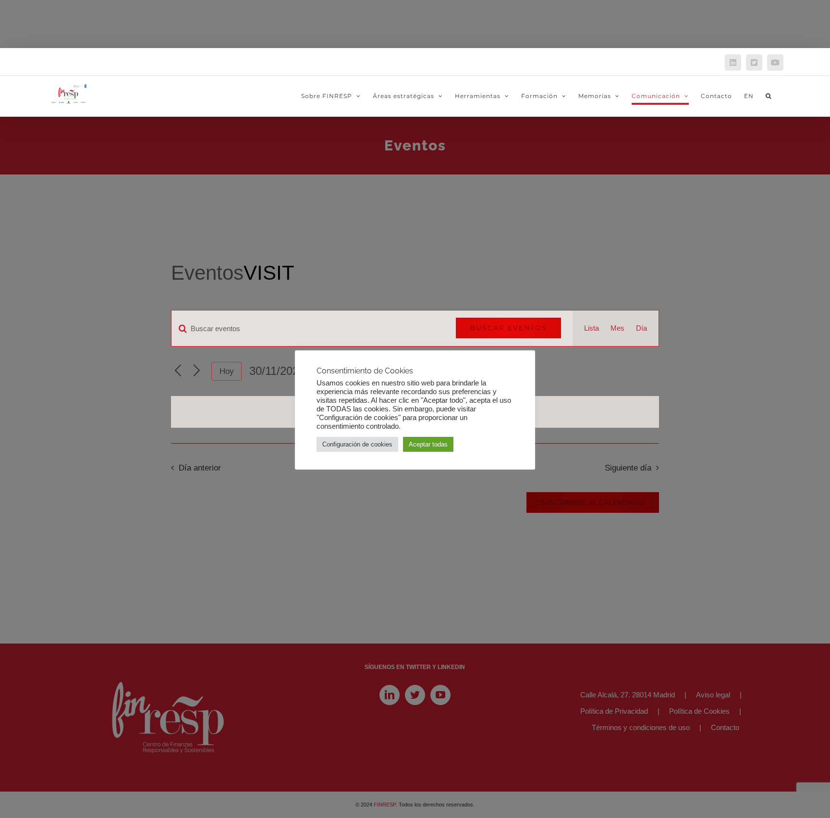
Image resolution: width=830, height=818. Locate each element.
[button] (768, 96)
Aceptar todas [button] (428, 444)
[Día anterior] (178, 371)
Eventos (207, 272)
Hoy (227, 371)
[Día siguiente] (197, 371)
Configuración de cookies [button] (357, 444)
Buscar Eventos (508, 327)
